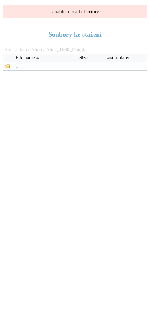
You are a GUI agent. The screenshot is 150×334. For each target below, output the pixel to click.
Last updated (118, 57)
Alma (36, 49)
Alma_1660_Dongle (66, 49)
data (23, 49)
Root (9, 49)
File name (25, 57)
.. (17, 66)
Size (84, 57)
